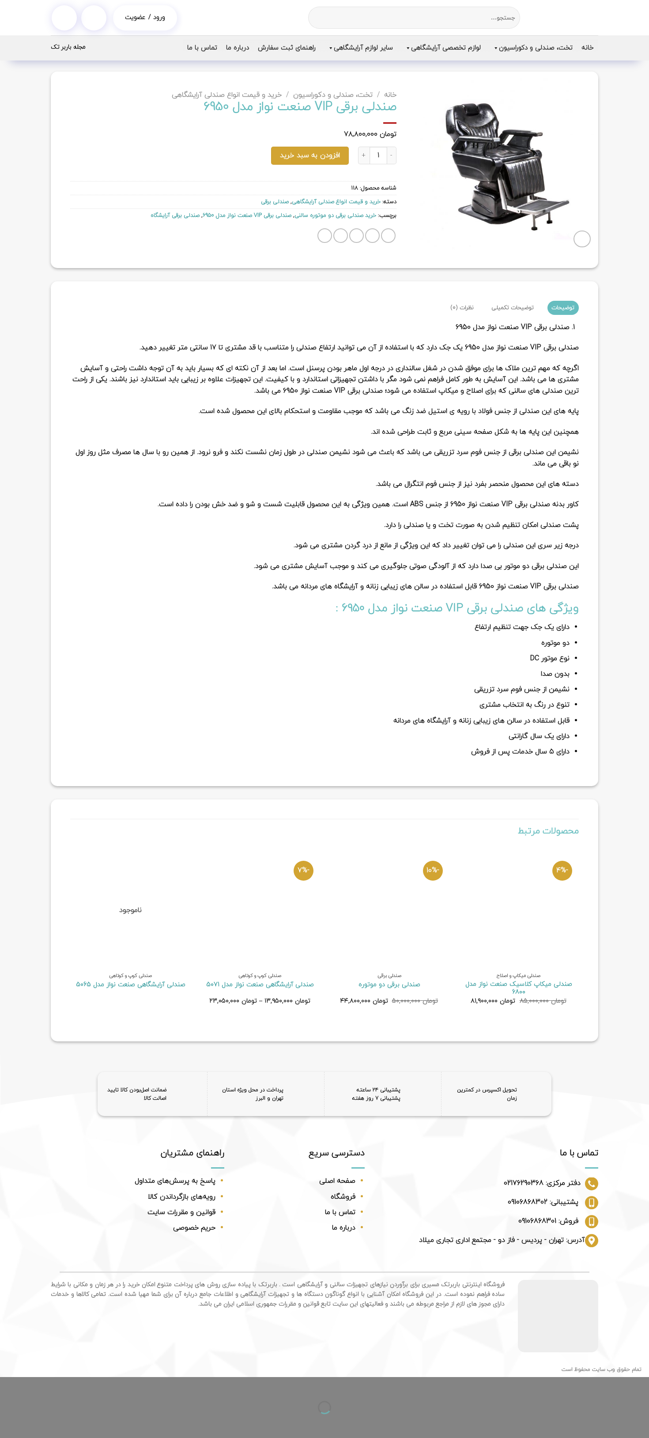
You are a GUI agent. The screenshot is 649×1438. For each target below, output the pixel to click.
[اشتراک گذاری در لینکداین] (324, 235)
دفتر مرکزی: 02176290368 (542, 1183)
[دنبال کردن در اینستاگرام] (64, 17)
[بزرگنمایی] (582, 239)
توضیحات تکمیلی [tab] (512, 308)
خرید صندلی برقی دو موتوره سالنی (335, 215)
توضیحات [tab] (562, 308)
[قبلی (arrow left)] (640, 1422)
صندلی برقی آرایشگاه (175, 215)
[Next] (70, 934)
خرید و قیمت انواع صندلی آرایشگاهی (227, 95)
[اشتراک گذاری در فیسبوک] (388, 235)
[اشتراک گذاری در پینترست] (340, 235)
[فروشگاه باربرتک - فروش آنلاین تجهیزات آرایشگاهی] (565, 17)
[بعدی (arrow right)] (614, 1422)
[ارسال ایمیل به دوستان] (356, 235)
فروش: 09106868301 (548, 1221)
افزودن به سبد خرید (310, 155)
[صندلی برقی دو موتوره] (389, 908)
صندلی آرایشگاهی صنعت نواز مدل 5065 (130, 985)
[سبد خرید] (93, 17)
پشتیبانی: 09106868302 (543, 1202)
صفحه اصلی (337, 1181)
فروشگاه (343, 1197)
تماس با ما (202, 48)
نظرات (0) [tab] (462, 308)
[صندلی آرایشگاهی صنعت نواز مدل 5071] (260, 908)
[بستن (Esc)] (640, 1385)
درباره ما (237, 48)
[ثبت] (316, 17)
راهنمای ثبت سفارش (287, 48)
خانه (587, 48)
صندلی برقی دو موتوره (389, 985)
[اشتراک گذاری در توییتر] (372, 235)
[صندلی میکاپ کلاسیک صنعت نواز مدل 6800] (518, 908)
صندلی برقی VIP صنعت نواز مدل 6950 (247, 215)
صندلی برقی (275, 202)
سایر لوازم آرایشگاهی (363, 48)
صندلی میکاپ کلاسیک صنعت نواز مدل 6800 (518, 988)
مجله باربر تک (68, 47)
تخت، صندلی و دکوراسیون (536, 48)
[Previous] (578, 934)
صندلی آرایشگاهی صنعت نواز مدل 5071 (260, 985)
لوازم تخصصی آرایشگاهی (446, 48)
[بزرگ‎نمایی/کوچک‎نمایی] (614, 1385)
